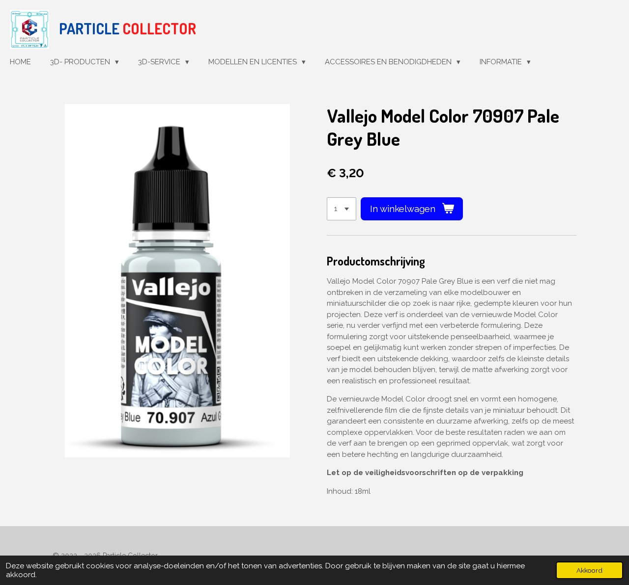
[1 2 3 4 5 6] (341, 208)
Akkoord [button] (589, 570)
